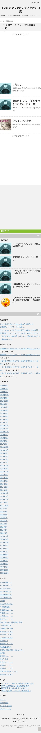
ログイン (3, 700)
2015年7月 (4, 453)
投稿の (4, 703)
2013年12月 (4, 493)
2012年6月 (4, 502)
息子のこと (27, 88)
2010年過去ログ (6, 585)
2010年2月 (4, 564)
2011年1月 (4, 533)
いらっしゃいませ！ (23, 120)
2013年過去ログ (6, 595)
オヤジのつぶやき (29, 108)
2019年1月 (4, 422)
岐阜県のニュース (6, 631)
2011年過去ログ (5, 588)
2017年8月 (4, 444)
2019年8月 (4, 407)
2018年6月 (4, 441)
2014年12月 (4, 465)
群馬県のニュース (6, 665)
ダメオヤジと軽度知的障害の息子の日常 (17, 683)
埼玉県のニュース (6, 616)
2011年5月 (4, 521)
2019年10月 (4, 401)
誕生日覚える (17, 91)
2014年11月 (4, 468)
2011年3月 (4, 527)
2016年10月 (4, 447)
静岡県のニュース (6, 674)
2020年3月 (4, 389)
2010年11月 (4, 539)
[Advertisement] (20, 55)
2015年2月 (4, 462)
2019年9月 (4, 404)
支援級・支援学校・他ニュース (11, 650)
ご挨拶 (2, 601)
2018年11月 (4, 429)
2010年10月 (4, 542)
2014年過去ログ (6, 598)
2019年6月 (4, 413)
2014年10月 (4, 472)
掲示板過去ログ (5, 647)
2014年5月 (4, 484)
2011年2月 (4, 530)
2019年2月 (4, 419)
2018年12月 (4, 425)
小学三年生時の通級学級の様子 (11, 622)
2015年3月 (4, 459)
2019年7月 (4, 410)
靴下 (22, 91)
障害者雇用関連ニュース (9, 671)
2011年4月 (4, 524)
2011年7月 (4, 515)
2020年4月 (4, 386)
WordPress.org (5, 709)
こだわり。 (18, 84)
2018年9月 (4, 435)
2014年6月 (4, 481)
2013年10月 (4, 499)
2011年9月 (4, 508)
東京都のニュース (6, 656)
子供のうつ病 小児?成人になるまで (16, 691)
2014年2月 (4, 487)
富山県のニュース (6, 619)
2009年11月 (4, 573)
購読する (6, 231)
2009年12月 (4, 570)
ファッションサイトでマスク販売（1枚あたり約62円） (19, 330)
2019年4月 (4, 416)
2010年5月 (4, 558)
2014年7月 (4, 478)
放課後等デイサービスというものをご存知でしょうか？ (20, 333)
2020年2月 (4, 392)
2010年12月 (4, 536)
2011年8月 (4, 511)
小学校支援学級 (5, 625)
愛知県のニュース (6, 644)
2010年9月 (4, 545)
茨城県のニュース (6, 668)
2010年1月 (4, 567)
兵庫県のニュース (6, 610)
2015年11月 (4, 450)
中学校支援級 (5, 607)
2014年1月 (4, 490)
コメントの (6, 706)
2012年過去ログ (6, 591)
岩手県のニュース (6, 634)
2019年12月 (4, 395)
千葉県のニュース (6, 613)
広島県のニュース (6, 638)
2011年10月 (4, 505)
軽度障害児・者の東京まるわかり (14, 688)
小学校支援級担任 (6, 628)
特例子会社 (4, 659)
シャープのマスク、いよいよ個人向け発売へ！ (16, 324)
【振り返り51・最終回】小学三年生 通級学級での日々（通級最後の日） (26, 300)
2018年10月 (4, 432)
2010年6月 (4, 554)
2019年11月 (4, 398)
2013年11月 (4, 496)
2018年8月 (4, 438)
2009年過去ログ (29, 124)
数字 (39, 88)
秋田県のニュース (6, 662)
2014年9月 (4, 475)
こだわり (34, 88)
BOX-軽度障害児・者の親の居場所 (15, 686)
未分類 (2, 653)
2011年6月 (4, 518)
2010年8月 (4, 548)
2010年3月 (4, 561)
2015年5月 (4, 456)
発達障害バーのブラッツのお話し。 (13, 327)
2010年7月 (4, 551)
